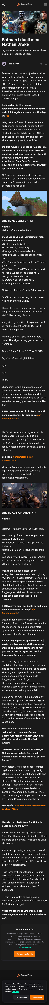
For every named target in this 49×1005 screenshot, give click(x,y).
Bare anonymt (21, 997)
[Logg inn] (4, 4)
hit (7, 116)
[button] (24, 942)
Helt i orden (37, 997)
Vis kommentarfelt (25, 954)
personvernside (24, 947)
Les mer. (15, 992)
